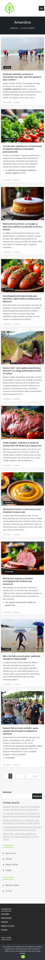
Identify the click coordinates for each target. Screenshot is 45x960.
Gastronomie (9, 139)
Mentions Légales (12, 885)
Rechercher (7, 792)
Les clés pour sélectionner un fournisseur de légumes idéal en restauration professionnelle (22, 149)
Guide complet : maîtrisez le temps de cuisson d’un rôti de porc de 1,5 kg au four (22, 444)
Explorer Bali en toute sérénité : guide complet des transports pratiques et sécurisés (20, 731)
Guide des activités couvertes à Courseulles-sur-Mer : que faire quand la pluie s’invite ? (22, 77)
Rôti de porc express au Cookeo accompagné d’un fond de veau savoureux (18, 581)
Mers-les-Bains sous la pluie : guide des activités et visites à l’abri (21, 657)
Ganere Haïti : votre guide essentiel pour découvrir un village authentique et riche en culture (22, 371)
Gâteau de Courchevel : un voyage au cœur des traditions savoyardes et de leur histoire (22, 227)
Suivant (35, 776)
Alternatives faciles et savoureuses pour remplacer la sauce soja (22, 510)
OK (23, 957)
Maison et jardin (12, 864)
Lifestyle (9, 859)
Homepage (14, 28)
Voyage (7, 67)
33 (25, 776)
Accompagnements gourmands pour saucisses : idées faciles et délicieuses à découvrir (22, 299)
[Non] (42, 952)
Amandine (17, 102)
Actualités (5, 914)
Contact (9, 891)
